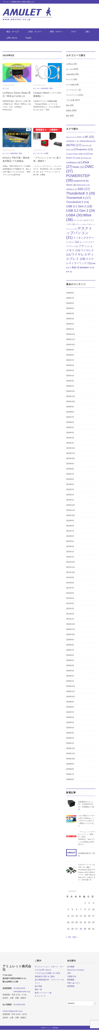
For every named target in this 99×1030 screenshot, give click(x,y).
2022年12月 (70, 505)
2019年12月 (70, 686)
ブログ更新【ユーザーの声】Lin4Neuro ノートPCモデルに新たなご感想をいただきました (86, 821)
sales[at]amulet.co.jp (16, 991)
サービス (69, 79)
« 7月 (68, 937)
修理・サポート (56, 32)
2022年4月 (70, 546)
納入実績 (38, 986)
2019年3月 (70, 733)
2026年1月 (70, 329)
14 (81, 916)
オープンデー (79, 220)
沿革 (69, 973)
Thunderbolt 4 (78, 197)
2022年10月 (70, 515)
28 (81, 929)
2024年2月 (70, 443)
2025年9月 (70, 350)
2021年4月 (70, 603)
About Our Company (75, 970)
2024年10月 (70, 401)
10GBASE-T (72, 141)
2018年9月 (70, 764)
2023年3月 (70, 489)
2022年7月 (70, 531)
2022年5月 (70, 541)
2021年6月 (70, 593)
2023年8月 (70, 469)
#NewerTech (71, 137)
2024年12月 (70, 391)
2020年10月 (70, 634)
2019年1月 (70, 743)
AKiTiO (73, 145)
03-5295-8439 (19, 1004)
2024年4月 (70, 433)
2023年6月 (70, 479)
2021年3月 (70, 609)
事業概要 (70, 980)
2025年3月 (70, 381)
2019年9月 (70, 702)
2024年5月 (70, 427)
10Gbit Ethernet (87, 141)
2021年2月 (70, 614)
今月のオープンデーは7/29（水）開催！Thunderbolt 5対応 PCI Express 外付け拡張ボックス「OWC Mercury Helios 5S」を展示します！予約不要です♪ (86, 872)
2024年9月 (70, 407)
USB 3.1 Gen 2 (79, 206)
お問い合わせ (11, 38)
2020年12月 (70, 624)
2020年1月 (70, 681)
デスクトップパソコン (79, 232)
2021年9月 (70, 577)
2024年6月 (70, 422)
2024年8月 (70, 412)
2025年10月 (70, 345)
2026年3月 (70, 319)
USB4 (74, 215)
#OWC (80, 137)
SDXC (71, 185)
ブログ (73, 32)
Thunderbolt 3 (80, 193)
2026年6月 (70, 303)
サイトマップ (40, 996)
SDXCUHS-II (83, 185)
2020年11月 (70, 629)
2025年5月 (70, 370)
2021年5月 (70, 598)
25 (68, 929)
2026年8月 (70, 293)
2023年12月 (70, 448)
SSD (83, 189)
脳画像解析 (86, 267)
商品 (51, 88)
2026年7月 (70, 298)
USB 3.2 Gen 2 (80, 210)
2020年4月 (70, 665)
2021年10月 (70, 572)
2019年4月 (70, 728)
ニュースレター (72, 90)
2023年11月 (70, 453)
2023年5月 (70, 484)
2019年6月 (70, 717)
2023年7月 (70, 474)
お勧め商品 (44, 88)
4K (89, 136)
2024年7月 (70, 417)
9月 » (75, 937)
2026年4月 (70, 313)
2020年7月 (70, 650)
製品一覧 (38, 989)
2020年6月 (70, 655)
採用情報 (70, 986)
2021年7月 (70, 588)
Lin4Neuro (70, 64)
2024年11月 (70, 396)
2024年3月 (70, 438)
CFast (69, 150)
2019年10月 (70, 697)
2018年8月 (70, 769)
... (12, 110)
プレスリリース (72, 95)
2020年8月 (70, 645)
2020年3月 (70, 671)
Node (78, 167)
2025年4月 (70, 376)
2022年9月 (70, 521)
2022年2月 (70, 552)
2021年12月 (70, 562)
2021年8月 (70, 583)
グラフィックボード (82, 224)
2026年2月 (70, 324)
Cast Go (87, 145)
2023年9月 (70, 464)
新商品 (68, 111)
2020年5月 (70, 660)
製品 (67, 116)
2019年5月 (70, 722)
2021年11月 (70, 567)
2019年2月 (70, 738)
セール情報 (44, 153)
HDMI (79, 158)
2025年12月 (70, 334)
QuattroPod (81, 180)
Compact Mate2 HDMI (75, 154)
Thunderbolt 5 (77, 202)
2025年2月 (70, 386)
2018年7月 (70, 774)
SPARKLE (71, 189)
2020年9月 (70, 640)
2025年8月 (70, 355)
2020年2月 (70, 676)
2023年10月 (70, 458)
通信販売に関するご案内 (45, 976)
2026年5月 (70, 308)
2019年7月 (70, 712)
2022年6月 (70, 536)
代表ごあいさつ (73, 983)
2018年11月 (70, 753)
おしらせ (6, 88)
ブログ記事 (70, 100)
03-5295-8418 (19, 988)
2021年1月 (70, 619)
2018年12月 (70, 748)
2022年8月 (70, 526)
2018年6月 (70, 779)
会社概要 (70, 967)
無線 (75, 267)
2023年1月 (70, 500)
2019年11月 (70, 691)
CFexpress (83, 149)
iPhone (87, 158)
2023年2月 (70, 495)
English (28, 38)
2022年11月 (70, 510)
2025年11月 (70, 339)
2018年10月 (70, 759)
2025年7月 (70, 360)
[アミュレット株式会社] (27, 9)
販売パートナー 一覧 (43, 993)
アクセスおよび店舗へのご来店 (47, 973)
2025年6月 (70, 365)
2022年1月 (70, 557)
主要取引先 (71, 976)
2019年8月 (70, 707)
